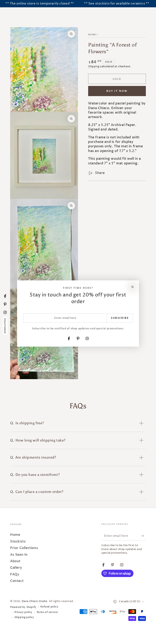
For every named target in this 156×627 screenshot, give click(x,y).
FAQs (14, 574)
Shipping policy (24, 617)
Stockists (18, 541)
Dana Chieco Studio (34, 601)
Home (92, 34)
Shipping (94, 66)
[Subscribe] (143, 535)
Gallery (16, 567)
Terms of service (47, 612)
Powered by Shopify (23, 607)
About (15, 561)
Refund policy (49, 607)
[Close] (132, 286)
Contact (17, 581)
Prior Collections (24, 548)
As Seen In (19, 554)
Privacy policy (23, 612)
